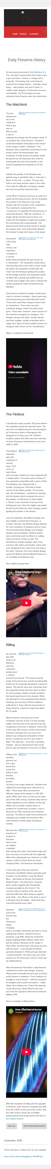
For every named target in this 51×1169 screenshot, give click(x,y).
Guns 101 (11, 1126)
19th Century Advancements (34, 1126)
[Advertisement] (28, 44)
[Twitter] (27, 28)
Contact (23, 34)
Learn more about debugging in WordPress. (23, 1156)
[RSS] (23, 28)
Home (15, 34)
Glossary (34, 34)
